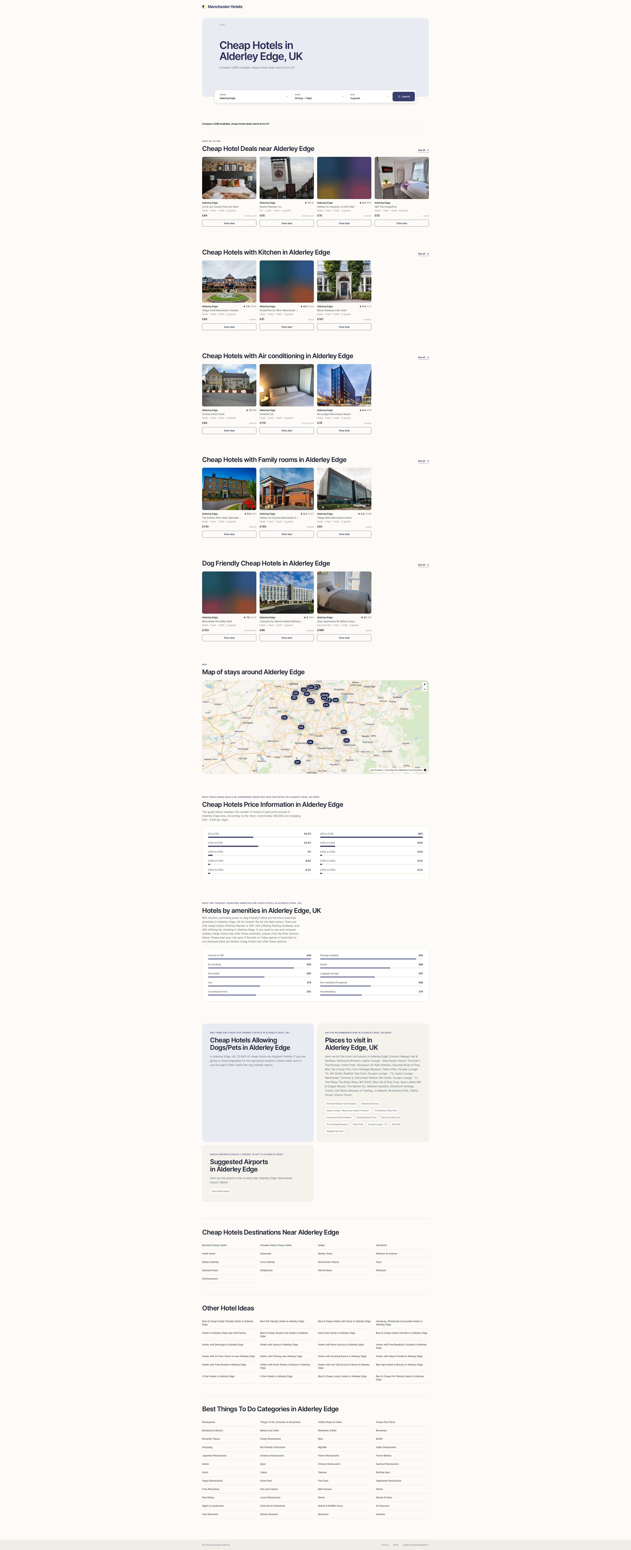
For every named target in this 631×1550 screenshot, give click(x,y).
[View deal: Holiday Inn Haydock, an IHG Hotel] (344, 178)
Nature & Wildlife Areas (330, 1505)
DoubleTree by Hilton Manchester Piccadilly (283, 310)
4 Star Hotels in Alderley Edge (276, 1376)
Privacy (385, 1545)
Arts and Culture (269, 1489)
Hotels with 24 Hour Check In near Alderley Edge (228, 1356)
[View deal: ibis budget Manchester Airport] (344, 385)
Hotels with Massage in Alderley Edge (222, 1344)
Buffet (379, 1438)
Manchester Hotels (225, 7)
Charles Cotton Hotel (213, 414)
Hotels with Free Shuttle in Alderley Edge (224, 1364)
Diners (321, 1497)
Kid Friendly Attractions (272, 1447)
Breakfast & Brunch (212, 1430)
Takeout (322, 1472)
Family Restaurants (270, 1438)
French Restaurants (328, 1455)
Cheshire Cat (266, 414)
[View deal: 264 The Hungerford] (402, 178)
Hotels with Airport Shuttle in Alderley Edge (399, 1356)
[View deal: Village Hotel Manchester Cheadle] (229, 281)
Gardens (380, 1514)
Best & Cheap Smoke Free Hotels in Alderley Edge (284, 1334)
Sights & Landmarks (213, 1505)
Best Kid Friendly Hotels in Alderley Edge (282, 1321)
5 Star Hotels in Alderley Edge (218, 1376)
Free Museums (210, 1514)
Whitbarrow (266, 1270)
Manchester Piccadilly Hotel (217, 621)
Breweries (381, 1430)
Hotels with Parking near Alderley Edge (281, 1356)
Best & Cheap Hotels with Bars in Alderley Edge (401, 1332)
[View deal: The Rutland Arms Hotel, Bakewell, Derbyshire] (229, 489)
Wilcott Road (325, 1270)
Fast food (323, 1480)
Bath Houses (325, 1489)
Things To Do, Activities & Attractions (280, 1422)
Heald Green (208, 1253)
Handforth (381, 1245)
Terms (395, 1545)
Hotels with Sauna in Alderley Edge (279, 1344)
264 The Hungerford (386, 206)
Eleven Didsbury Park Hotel (331, 310)
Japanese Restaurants (214, 1455)
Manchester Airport (328, 1261)
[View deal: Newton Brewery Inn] (287, 178)
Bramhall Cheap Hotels (214, 1245)
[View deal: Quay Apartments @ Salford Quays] (344, 592)
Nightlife (322, 1447)
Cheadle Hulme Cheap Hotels (276, 1245)
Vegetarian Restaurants (388, 1480)
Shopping (207, 1447)
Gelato (205, 1463)
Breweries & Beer (327, 1430)
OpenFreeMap (376, 770)
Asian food (266, 1480)
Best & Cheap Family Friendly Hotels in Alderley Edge (227, 1323)
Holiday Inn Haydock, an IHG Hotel (335, 206)
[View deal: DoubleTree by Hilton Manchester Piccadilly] (287, 281)
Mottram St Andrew (386, 1253)
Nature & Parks (384, 1497)
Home (222, 24)
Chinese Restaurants (329, 1463)
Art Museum (382, 1505)
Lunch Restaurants (270, 1497)
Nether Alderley (210, 1261)
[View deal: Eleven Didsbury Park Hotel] (344, 281)
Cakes (263, 1472)
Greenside (265, 1253)
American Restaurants (272, 1455)
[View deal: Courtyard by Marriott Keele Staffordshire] (287, 592)
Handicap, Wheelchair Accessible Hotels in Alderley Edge (399, 1323)
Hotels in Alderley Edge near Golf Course (224, 1332)
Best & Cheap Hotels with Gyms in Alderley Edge (344, 1321)
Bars (320, 1438)
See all (423, 150)
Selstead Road (210, 1270)
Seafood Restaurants (387, 1463)
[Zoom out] (424, 689)
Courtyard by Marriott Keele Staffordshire (282, 621)
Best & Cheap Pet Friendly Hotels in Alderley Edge (400, 1378)
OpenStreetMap (415, 770)
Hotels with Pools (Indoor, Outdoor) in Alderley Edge (285, 1366)
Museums (323, 1514)
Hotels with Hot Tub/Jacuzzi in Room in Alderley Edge (344, 1366)
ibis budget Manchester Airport (334, 414)
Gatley (321, 1245)
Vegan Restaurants (212, 1480)
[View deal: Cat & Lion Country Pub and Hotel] (229, 178)
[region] (315, 727)
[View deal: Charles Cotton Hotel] (229, 385)
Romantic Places (211, 1438)
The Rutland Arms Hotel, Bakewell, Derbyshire (226, 517)
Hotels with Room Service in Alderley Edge (341, 1344)
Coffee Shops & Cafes (330, 1422)
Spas (263, 1463)
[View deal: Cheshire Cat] (287, 385)
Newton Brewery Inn (270, 206)
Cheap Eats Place (385, 1422)
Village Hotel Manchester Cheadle (220, 310)
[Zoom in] (424, 684)
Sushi (205, 1472)
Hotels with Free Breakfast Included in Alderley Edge (401, 1346)
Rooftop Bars (383, 1472)
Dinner (379, 1489)
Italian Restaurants (386, 1447)
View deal (229, 223)
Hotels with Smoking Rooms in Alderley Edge (342, 1356)
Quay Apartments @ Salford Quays (336, 621)
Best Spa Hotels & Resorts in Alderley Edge (399, 1364)
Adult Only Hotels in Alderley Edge (336, 1332)
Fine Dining (208, 1497)
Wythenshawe (210, 1278)
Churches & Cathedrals (272, 1505)
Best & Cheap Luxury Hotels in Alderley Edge (342, 1376)
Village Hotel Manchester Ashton (334, 517)
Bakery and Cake (269, 1430)
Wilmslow (381, 1270)
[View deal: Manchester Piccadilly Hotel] (229, 592)
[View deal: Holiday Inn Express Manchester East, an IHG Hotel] (287, 489)
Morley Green (325, 1253)
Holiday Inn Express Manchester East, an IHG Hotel (287, 517)
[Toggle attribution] (425, 770)
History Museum (269, 1514)
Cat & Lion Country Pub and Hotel (220, 206)
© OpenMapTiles (391, 770)
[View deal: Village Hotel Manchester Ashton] (344, 489)
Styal (378, 1261)
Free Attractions (211, 1489)
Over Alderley (267, 1261)
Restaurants (208, 1422)
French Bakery (384, 1455)
